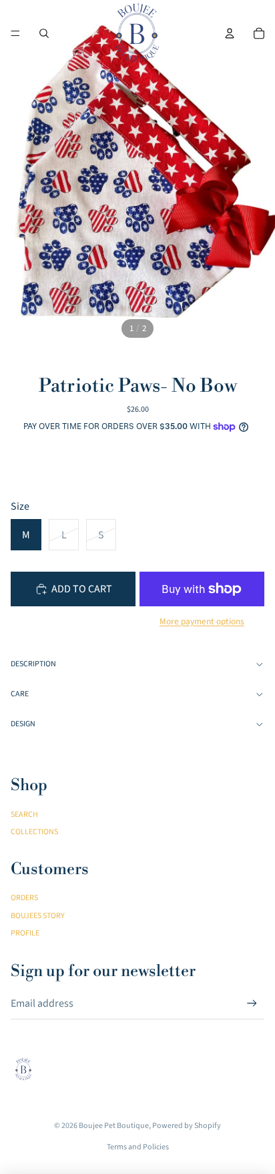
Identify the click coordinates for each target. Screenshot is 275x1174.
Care (20, 694)
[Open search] (44, 33)
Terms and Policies (138, 1147)
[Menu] (15, 33)
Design (23, 724)
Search (24, 814)
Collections (34, 832)
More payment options (202, 622)
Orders (24, 897)
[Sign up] (252, 1003)
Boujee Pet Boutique (114, 1125)
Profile (25, 933)
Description (33, 664)
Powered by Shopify (186, 1125)
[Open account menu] (229, 33)
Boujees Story (38, 915)
